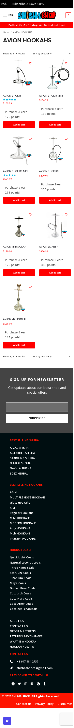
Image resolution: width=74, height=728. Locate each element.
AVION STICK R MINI (51, 96)
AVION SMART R (48, 247)
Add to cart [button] (19, 124)
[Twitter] (19, 684)
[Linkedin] (32, 684)
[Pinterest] (38, 684)
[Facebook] (13, 684)
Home (6, 32)
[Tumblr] (44, 684)
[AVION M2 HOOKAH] (19, 298)
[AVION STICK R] (19, 74)
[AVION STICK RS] (55, 150)
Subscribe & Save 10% (24, 4)
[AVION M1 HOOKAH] (19, 226)
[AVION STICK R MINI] (55, 74)
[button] (68, 15)
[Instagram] (25, 684)
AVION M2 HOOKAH (15, 319)
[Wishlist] (30, 63)
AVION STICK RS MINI (15, 171)
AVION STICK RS (49, 171)
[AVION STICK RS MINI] (19, 150)
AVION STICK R (12, 96)
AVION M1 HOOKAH (14, 247)
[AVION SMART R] (55, 226)
